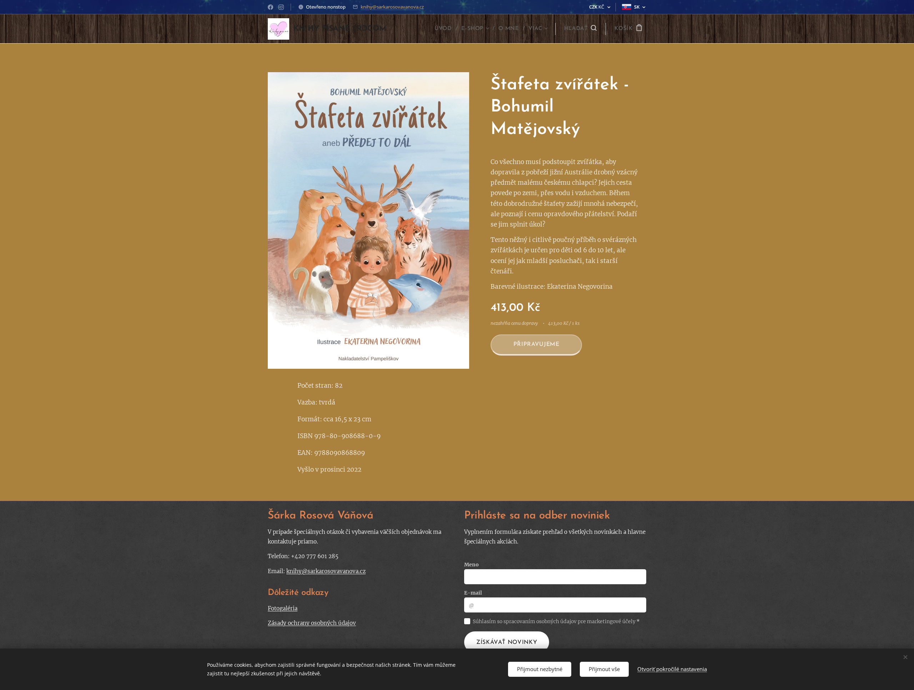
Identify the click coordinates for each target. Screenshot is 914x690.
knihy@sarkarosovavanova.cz (392, 7)
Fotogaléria (282, 608)
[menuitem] (445, 29)
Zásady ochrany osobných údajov (312, 623)
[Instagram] (281, 7)
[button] (580, 29)
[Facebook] (270, 7)
